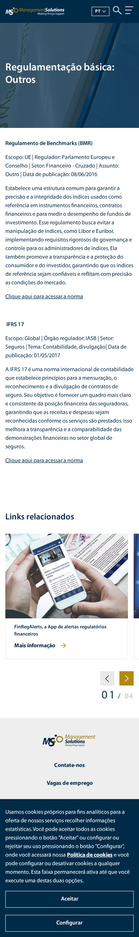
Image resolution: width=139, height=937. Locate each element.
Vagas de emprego (70, 783)
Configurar (69, 923)
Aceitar (69, 899)
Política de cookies (90, 855)
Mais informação (34, 646)
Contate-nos (69, 765)
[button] (107, 681)
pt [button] (98, 11)
